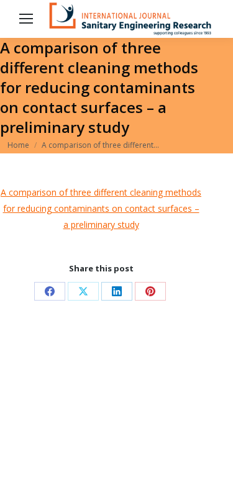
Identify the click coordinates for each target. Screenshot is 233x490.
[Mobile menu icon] (26, 18)
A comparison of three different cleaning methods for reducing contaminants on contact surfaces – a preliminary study (101, 208)
